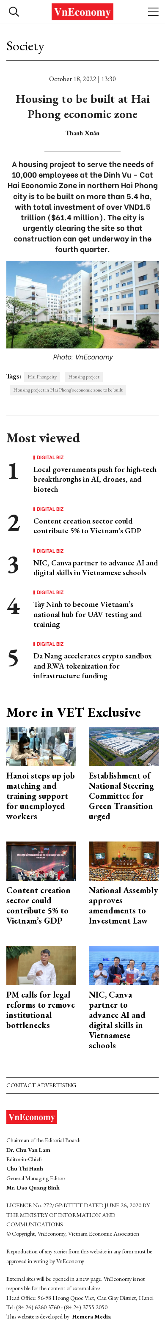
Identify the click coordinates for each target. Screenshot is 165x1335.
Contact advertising (41, 1085)
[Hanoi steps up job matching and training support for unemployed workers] (41, 745)
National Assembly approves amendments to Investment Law (123, 905)
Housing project (83, 376)
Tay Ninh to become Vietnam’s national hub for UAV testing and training (87, 614)
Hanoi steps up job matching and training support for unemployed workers (40, 796)
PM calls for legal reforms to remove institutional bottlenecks (40, 1010)
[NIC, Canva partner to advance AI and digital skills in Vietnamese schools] (124, 964)
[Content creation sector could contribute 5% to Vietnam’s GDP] (41, 860)
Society (25, 46)
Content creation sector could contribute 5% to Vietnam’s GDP (87, 525)
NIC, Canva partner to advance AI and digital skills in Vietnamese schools (95, 567)
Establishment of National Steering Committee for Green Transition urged (121, 796)
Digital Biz (50, 457)
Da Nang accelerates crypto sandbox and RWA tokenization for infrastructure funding (92, 665)
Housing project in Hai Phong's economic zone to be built (68, 390)
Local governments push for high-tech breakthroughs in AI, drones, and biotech (95, 479)
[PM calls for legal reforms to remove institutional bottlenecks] (41, 964)
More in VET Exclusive (73, 712)
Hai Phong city (42, 376)
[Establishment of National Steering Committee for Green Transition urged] (124, 745)
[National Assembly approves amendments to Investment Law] (124, 860)
